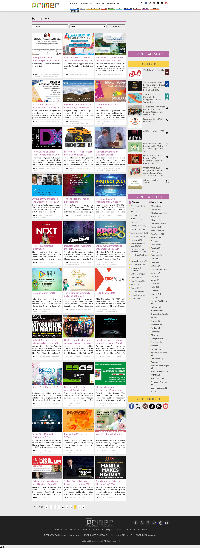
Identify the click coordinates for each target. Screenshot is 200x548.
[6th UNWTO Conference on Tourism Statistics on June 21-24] (110, 54)
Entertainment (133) (139, 233)
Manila (104, 74)
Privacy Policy (72, 529)
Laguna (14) (156, 294)
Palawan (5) (156, 307)
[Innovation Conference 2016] (78, 431)
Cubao (82, 262)
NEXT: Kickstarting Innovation (42, 247)
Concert (79, 168)
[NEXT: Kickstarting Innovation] (47, 242)
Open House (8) (137, 277)
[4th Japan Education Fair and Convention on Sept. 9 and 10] (78, 54)
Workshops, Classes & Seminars (107, 170)
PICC (47, 168)
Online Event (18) (138, 274)
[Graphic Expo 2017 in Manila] (110, 101)
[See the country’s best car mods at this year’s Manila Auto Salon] (110, 337)
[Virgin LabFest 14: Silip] (135, 78)
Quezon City (43, 262)
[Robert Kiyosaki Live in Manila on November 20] (47, 337)
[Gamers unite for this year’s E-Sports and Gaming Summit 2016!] (78, 384)
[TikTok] (158, 4)
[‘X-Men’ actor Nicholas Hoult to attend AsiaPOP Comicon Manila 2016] (78, 478)
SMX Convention (75, 215)
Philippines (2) (157, 358)
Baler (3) (154, 251)
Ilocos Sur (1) (156, 283)
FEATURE (154, 8)
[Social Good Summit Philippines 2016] (47, 431)
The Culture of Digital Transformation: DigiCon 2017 (45, 154)
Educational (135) (138, 229)
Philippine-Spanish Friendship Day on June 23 (46, 59)
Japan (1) (155, 345)
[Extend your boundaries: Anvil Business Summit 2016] (47, 478)
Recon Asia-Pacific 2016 (45, 386)
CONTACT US (86, 3)
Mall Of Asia (106, 121)
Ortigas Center (112, 403)
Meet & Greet (37, 76)
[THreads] (162, 4)
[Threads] (158, 409)
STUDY (119, 8)
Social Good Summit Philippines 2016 (42, 436)
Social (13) (135, 284)
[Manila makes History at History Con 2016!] (110, 478)
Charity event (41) (138, 226)
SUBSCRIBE (99, 3)
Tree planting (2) (138, 295)
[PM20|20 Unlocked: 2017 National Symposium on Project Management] (78, 101)
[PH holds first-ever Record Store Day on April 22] (78, 148)
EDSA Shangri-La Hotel (72, 123)
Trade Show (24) (137, 291)
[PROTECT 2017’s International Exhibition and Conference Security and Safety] (110, 195)
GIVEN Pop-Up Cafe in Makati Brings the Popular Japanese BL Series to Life (154, 110)
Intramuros (48, 215)
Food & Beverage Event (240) (138, 244)
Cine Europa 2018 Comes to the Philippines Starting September (152, 98)
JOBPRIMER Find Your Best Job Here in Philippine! (108, 535)
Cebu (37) (155, 276)
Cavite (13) (155, 273)
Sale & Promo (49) (138, 281)
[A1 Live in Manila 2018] (135, 139)
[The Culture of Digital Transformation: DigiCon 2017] (47, 148)
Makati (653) (156, 206)
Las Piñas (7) (156, 244)
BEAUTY (137, 8)
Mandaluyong (75, 121)
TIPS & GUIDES (93, 8)
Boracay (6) (155, 262)
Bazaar (99, 453)
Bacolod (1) (155, 331)
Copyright (107, 529)
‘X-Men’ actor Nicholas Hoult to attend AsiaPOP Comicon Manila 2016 (77, 484)
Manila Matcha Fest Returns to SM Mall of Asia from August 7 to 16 (153, 147)
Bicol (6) (154, 335)
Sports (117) (136, 288)
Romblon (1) (156, 362)
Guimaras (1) (156, 342)
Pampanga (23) (157, 310)
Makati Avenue (81, 451)
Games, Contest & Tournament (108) (138, 250)
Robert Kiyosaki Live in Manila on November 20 (45, 341)
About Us (58, 529)
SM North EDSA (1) (159, 378)
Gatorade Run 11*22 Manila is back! (152, 120)
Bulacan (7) (155, 266)
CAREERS (74, 11)
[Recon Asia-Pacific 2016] (47, 384)
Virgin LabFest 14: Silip (153, 70)
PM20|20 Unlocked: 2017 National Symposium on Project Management (77, 107)
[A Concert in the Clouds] (135, 188)
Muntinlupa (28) (157, 230)
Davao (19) (155, 280)
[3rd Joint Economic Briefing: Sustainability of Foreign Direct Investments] (47, 101)
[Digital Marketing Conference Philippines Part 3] (110, 384)
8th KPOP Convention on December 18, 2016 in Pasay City (109, 248)
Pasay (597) (156, 227)
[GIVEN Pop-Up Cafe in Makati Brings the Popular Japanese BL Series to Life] (135, 114)
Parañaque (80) (157, 234)
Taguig (41, 74)
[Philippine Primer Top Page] (45, 10)
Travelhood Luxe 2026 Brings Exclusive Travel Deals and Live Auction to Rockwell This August (154, 87)
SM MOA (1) (156, 375)
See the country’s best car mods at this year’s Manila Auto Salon (110, 342)
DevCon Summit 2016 (43, 292)
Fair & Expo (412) (138, 236)
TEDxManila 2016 (105, 292)
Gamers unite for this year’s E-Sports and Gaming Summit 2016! (75, 389)
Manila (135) (156, 220)
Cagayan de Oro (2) (159, 269)
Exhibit (99, 217)
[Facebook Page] (145, 3)
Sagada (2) (155, 321)
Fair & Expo (83, 74)
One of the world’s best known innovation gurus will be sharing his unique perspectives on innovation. (78, 443)
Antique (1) (156, 328)
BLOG (82, 8)
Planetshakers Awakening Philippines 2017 (77, 247)
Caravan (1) (135, 222)
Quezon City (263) (159, 223)
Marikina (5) (156, 237)
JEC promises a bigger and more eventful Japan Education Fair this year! (78, 65)
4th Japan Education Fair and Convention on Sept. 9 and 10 (78, 60)
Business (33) (136, 218)
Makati (41, 121)
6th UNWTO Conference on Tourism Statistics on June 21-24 (109, 60)
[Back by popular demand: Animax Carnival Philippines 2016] (78, 337)
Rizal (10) (155, 317)
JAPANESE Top (113, 3)
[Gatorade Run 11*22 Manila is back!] (135, 127)
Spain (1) (154, 391)
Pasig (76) (155, 216)
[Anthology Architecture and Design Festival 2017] (47, 195)
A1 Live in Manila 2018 (153, 131)
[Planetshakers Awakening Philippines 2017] (78, 242)
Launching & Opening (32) (136, 269)
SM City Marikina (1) (159, 371)
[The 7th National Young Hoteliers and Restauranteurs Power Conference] (78, 195)
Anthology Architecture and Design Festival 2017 (45, 200)
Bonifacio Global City (52, 74)
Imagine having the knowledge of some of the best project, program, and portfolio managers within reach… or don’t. (78, 114)
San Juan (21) (156, 241)
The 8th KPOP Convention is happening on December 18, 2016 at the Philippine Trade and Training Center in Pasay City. (110, 255)
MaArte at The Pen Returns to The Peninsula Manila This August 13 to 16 (153, 159)
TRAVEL (111, 8)
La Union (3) (156, 290)
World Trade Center (108, 498)
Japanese (142, 529)
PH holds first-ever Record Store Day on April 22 (78, 153)
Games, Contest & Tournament (107, 264)
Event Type (85, 123)
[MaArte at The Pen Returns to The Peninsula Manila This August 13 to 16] (135, 163)
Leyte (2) (155, 297)
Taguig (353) (156, 209)
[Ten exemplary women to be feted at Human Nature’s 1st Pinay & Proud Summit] (78, 289)
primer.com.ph (98, 541)
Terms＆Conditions (90, 529)
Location (41, 168)
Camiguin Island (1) (159, 338)
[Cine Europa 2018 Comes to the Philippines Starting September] (135, 102)
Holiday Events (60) (139, 261)
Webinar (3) (135, 298)
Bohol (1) (155, 259)
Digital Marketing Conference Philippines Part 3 (108, 389)
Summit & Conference (50, 76)
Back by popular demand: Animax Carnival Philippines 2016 (78, 342)
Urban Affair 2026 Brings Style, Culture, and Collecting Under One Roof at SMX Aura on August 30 (153, 172)
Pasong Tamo (49, 451)
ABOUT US (74, 3)
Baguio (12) (156, 248)
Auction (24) (136, 215)
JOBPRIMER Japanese (145, 535)
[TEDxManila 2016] (110, 289)
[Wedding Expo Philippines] (110, 431)
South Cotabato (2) (159, 388)
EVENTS (145, 8)
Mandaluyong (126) (159, 213)
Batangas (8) (156, 255)
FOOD (104, 8)
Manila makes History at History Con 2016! (108, 483)
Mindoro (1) (156, 349)
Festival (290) (136, 240)
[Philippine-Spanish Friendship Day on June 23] (47, 54)
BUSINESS (74, 8)
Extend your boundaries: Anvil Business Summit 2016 (45, 484)
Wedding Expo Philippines (110, 434)
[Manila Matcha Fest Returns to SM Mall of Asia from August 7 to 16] (135, 151)
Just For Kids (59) (138, 264)
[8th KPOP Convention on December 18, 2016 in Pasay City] (110, 242)
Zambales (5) (156, 324)
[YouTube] (167, 522)
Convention (74, 74)
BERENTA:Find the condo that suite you (62, 535)
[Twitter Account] (150, 3)
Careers (118, 529)
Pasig (104, 403)
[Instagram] (154, 3)
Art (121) (134, 211)
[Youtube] (166, 3)
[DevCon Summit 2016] (47, 289)
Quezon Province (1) (159, 314)
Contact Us (130, 529)
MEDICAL (128, 8)
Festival (113, 262)
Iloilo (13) (155, 287)
